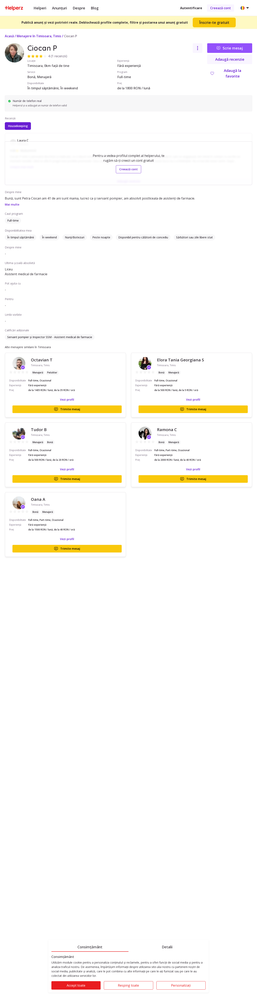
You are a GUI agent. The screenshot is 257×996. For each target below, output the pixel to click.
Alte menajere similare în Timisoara (28, 347)
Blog (95, 8)
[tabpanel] (128, 974)
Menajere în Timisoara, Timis (39, 36)
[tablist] (128, 946)
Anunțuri (59, 8)
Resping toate (128, 985)
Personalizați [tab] (181, 985)
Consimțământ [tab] (90, 947)
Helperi (40, 8)
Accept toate (76, 985)
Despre (79, 8)
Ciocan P (70, 36)
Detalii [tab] (167, 947)
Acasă (9, 36)
